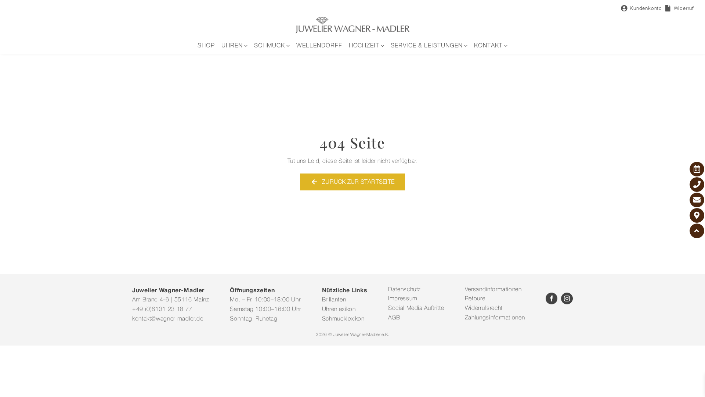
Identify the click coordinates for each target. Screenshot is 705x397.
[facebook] (551, 298)
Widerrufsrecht (484, 308)
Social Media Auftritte (416, 308)
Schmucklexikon (343, 319)
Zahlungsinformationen (495, 318)
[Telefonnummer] (697, 184)
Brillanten (334, 300)
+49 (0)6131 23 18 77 (162, 309)
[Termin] (697, 169)
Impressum (402, 298)
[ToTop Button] (697, 230)
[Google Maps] (697, 215)
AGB (394, 318)
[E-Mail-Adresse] (697, 200)
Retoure (475, 298)
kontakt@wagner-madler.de (167, 319)
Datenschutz (404, 289)
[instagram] (567, 298)
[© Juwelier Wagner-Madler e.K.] (352, 19)
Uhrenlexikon (339, 309)
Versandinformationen (493, 289)
